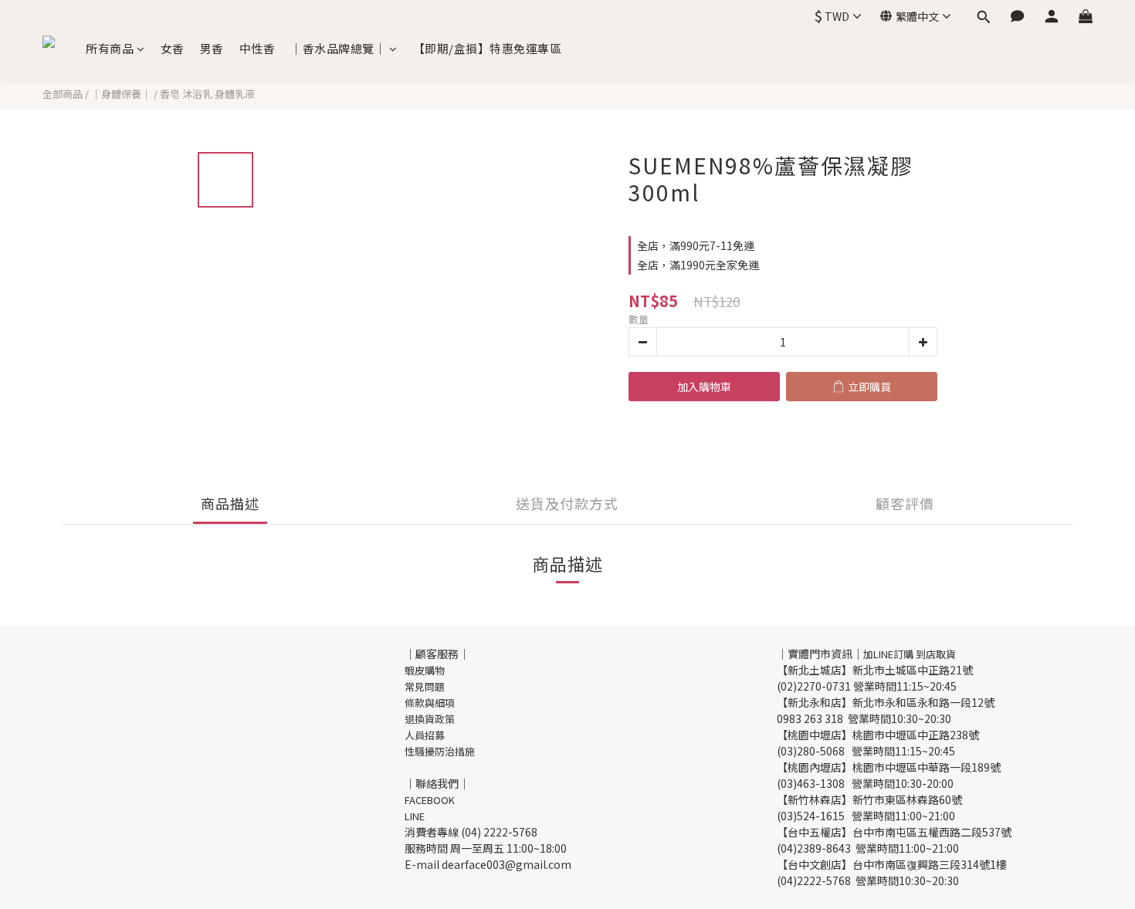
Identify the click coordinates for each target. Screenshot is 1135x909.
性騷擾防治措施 (440, 751)
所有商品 (110, 48)
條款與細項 (430, 702)
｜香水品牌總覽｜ (338, 48)
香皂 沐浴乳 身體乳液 (207, 93)
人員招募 (425, 735)
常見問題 (425, 686)
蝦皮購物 (425, 670)
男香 (212, 48)
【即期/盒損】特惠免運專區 (487, 48)
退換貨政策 (430, 718)
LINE (415, 816)
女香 (173, 48)
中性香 (257, 48)
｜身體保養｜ (121, 93)
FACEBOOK (430, 799)
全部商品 (62, 93)
